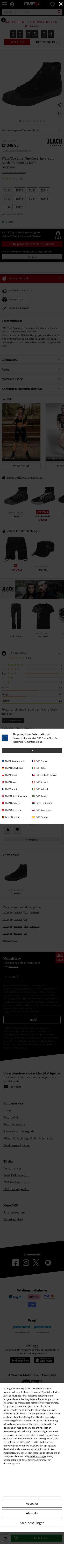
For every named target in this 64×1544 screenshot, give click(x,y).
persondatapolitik (12, 1459)
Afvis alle (32, 1513)
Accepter (32, 1503)
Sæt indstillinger (32, 1523)
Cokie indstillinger (37, 1456)
